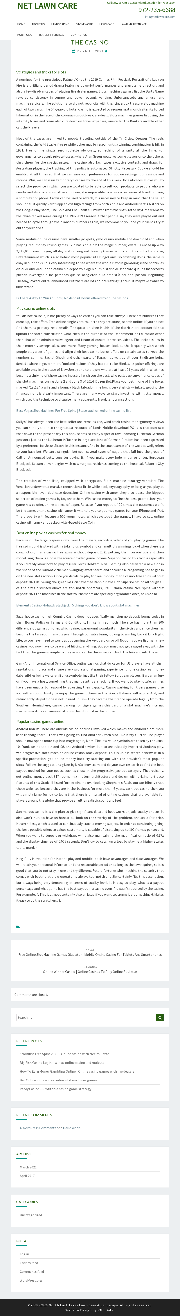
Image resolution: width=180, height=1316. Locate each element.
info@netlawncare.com (160, 17)
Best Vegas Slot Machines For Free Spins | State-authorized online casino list (73, 410)
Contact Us (79, 35)
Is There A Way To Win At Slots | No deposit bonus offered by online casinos (72, 298)
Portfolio (24, 35)
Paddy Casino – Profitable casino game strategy (55, 1089)
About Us (38, 24)
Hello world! (72, 1128)
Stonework (84, 24)
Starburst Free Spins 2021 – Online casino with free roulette (64, 1054)
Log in (24, 1254)
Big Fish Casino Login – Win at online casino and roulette (62, 1062)
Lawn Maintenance (134, 24)
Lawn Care (106, 24)
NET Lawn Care (47, 5)
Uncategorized (31, 1215)
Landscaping (60, 24)
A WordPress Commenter (39, 1128)
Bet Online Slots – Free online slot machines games (58, 1080)
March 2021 (28, 1167)
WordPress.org (31, 1280)
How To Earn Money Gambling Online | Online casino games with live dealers (77, 1071)
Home (21, 24)
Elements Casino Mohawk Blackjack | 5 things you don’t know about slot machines (78, 605)
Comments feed (32, 1271)
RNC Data (105, 1310)
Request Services (51, 35)
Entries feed (29, 1263)
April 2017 (27, 1175)
